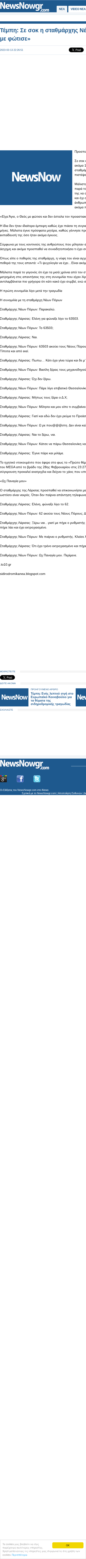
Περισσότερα (19, 1554)
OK (67, 1545)
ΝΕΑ (62, 9)
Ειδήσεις (7, 790)
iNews (45, 790)
